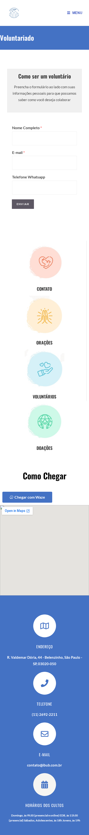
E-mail (18, 152)
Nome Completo (27, 127)
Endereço (44, 646)
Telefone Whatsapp (28, 177)
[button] (27, 497)
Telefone (44, 704)
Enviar (23, 204)
